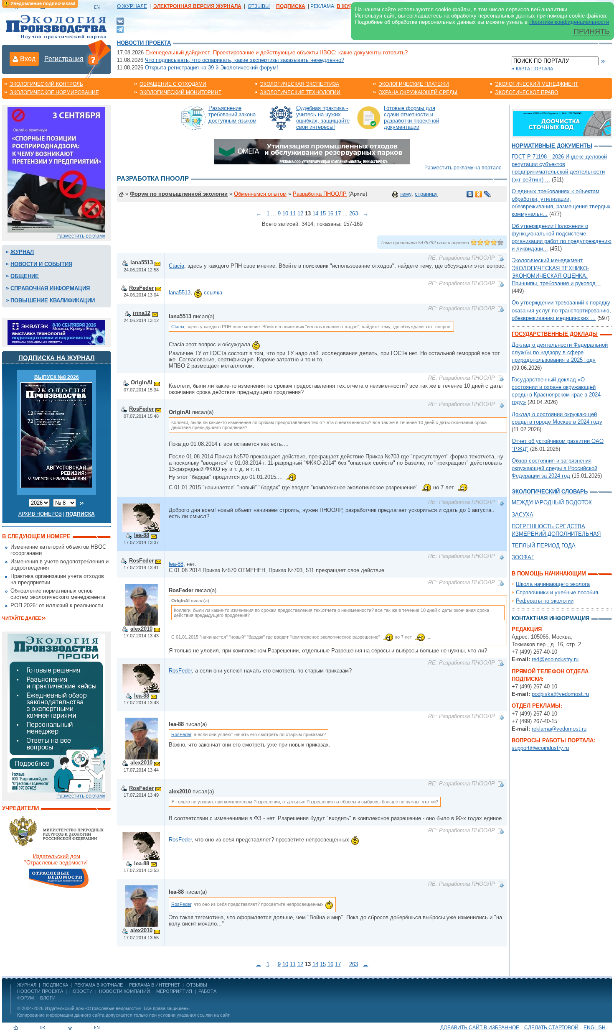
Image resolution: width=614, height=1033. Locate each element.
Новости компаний (124, 991)
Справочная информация (50, 288)
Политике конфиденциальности (569, 22)
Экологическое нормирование (54, 92)
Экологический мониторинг (180, 92)
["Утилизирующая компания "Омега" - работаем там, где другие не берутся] (312, 151)
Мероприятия (174, 991)
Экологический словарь (550, 491)
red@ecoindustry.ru (555, 659)
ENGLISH (595, 1027)
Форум (25, 997)
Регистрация (64, 58)
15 (323, 213)
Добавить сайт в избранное (479, 1027)
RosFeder (141, 288)
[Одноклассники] (478, 194)
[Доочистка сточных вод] (562, 123)
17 (338, 213)
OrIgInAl (141, 382)
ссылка (213, 292)
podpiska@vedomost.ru (560, 694)
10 (285, 213)
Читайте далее (21, 618)
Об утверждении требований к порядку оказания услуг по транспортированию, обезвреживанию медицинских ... (561, 310)
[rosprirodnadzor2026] (56, 169)
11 (293, 213)
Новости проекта (144, 43)
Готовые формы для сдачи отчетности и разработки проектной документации (411, 117)
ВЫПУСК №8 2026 (56, 377)
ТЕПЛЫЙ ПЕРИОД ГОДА (544, 545)
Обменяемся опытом (260, 194)
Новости (81, 991)
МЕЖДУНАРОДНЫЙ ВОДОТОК (552, 502)
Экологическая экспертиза (299, 84)
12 (300, 213)
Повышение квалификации (52, 300)
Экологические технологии (300, 92)
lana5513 (141, 262)
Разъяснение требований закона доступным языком (232, 114)
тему (405, 194)
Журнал (22, 252)
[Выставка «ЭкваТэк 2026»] (56, 332)
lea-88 (141, 535)
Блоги (48, 997)
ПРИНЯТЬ (591, 31)
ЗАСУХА (522, 514)
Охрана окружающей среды (417, 92)
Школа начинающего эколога (553, 584)
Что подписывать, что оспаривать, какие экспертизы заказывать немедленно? (244, 60)
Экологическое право (526, 92)
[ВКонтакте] (120, 21)
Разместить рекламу (80, 236)
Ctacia (176, 266)
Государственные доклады (555, 334)
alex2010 (141, 629)
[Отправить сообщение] (157, 262)
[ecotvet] (56, 712)
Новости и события (41, 264)
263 (353, 213)
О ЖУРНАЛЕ (132, 6)
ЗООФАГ (523, 557)
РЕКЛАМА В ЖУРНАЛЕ (98, 984)
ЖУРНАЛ (26, 984)
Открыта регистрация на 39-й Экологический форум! (211, 67)
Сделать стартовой (551, 1027)
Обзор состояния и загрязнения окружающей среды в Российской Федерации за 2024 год (554, 468)
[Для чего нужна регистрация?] (93, 59)
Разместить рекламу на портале (463, 168)
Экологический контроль (46, 84)
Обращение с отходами (173, 84)
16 (330, 213)
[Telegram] (120, 29)
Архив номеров (40, 514)
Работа (207, 991)
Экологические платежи (413, 84)
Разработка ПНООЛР (320, 194)
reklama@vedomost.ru (559, 729)
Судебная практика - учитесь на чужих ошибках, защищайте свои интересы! (323, 117)
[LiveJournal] (487, 194)
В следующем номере (36, 536)
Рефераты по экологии (544, 601)
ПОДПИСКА (55, 984)
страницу (426, 194)
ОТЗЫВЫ (259, 6)
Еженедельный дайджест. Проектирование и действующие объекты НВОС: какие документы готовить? (276, 52)
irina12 (141, 313)
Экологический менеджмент (536, 84)
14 (315, 213)
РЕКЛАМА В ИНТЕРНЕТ (154, 984)
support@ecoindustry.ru (540, 748)
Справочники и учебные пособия (557, 592)
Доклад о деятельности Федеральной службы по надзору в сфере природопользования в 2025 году (560, 352)
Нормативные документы (552, 146)
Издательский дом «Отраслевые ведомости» (93, 1008)
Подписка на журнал (56, 357)
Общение (24, 276)
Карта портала (534, 68)
